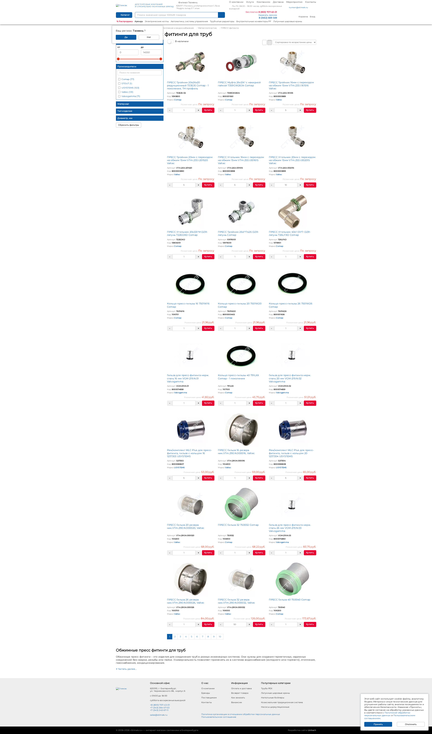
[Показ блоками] (269, 42)
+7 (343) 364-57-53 (159, 707)
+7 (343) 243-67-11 (159, 710)
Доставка (278, 2)
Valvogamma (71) (131, 96)
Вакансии (236, 702)
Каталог (125, 15)
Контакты (310, 2)
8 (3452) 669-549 (268, 17)
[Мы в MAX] (315, 7)
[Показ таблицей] (264, 42)
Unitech (312, 730)
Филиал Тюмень (188, 2)
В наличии (182, 41)
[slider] (118, 59)
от (118, 47)
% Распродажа (125, 21)
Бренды (205, 693)
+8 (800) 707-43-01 (160, 705)
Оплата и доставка (241, 688)
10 (220, 636)
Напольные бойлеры (272, 697)
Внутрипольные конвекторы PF (253, 21)
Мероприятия (294, 2)
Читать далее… (127, 668)
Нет (149, 37)
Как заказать (238, 697)
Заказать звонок (267, 15)
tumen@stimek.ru (298, 7)
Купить (208, 110)
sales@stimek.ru (158, 715)
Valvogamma (180, 392)
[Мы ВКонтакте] (311, 7)
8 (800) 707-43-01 (268, 12)
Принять (378, 724)
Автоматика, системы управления (189, 21)
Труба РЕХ (266, 688)
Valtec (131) (127, 92)
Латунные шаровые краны (287, 21)
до (142, 47)
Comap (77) (128, 79)
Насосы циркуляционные (275, 707)
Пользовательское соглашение (218, 717)
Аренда (139, 21)
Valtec (279, 100)
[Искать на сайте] (221, 15)
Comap (177, 100)
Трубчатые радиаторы (222, 21)
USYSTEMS (179, 467)
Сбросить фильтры (128, 125)
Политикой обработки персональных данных (387, 714)
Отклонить (411, 724)
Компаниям (263, 2)
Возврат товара (239, 693)
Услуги (250, 2)
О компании (236, 2)
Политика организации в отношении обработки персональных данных (240, 714)
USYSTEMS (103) (130, 87)
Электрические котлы (157, 21)
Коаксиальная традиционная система (282, 702)
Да (126, 37)
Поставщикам (209, 697)
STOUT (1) (127, 83)
